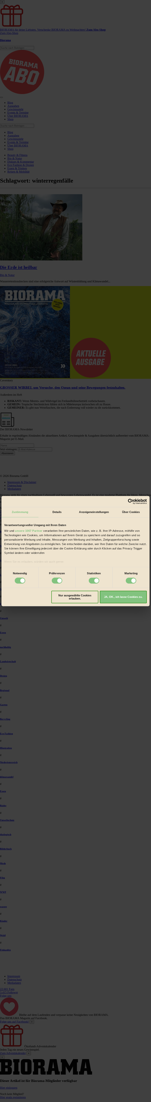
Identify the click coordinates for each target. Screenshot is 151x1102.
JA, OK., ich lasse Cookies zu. (123, 597)
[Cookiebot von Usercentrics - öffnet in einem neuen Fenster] (131, 501)
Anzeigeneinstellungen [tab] (94, 512)
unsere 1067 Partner (29, 530)
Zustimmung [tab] (20, 512)
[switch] (57, 581)
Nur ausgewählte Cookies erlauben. (74, 597)
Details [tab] (57, 512)
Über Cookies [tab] (131, 512)
